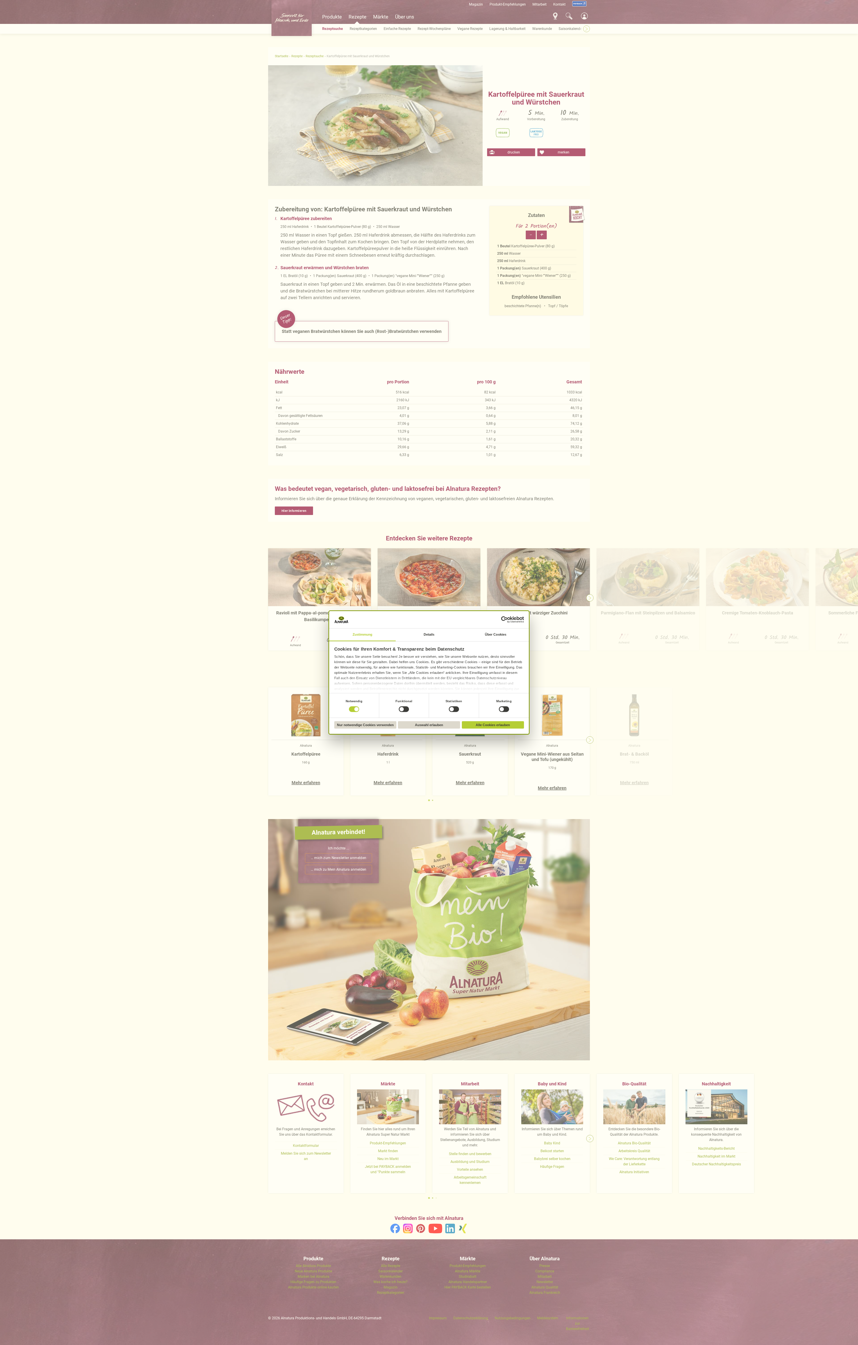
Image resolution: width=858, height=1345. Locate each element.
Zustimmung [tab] (362, 634)
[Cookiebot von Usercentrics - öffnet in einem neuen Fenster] (504, 619)
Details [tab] (429, 634)
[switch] (404, 709)
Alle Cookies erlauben (493, 725)
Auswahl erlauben (429, 725)
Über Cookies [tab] (495, 634)
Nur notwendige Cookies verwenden (365, 725)
